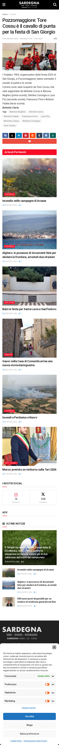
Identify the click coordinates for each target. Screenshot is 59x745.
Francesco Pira (29, 116)
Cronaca (9, 194)
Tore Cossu (9, 125)
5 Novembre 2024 (10, 38)
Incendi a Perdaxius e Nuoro (19, 417)
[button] (54, 647)
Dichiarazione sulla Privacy (35, 741)
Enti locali (11, 463)
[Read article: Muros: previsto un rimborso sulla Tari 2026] (29, 446)
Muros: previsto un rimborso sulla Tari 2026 (29, 469)
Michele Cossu (11, 121)
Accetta (29, 716)
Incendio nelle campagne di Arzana (24, 200)
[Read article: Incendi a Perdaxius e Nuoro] (29, 394)
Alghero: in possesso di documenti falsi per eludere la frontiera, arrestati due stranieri (37, 585)
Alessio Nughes (18, 112)
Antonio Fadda (11, 116)
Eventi (13, 14)
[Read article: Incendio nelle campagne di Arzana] (29, 177)
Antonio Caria (36, 112)
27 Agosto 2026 (10, 474)
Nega (30, 725)
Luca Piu (45, 116)
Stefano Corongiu (31, 121)
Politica (9, 303)
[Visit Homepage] (29, 5)
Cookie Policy (16, 741)
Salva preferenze (29, 733)
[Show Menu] (3, 5)
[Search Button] (55, 5)
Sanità (8, 355)
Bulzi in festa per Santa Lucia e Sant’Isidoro (29, 309)
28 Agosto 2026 (10, 205)
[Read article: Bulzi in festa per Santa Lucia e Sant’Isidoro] (29, 286)
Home (5, 14)
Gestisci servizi (29, 708)
